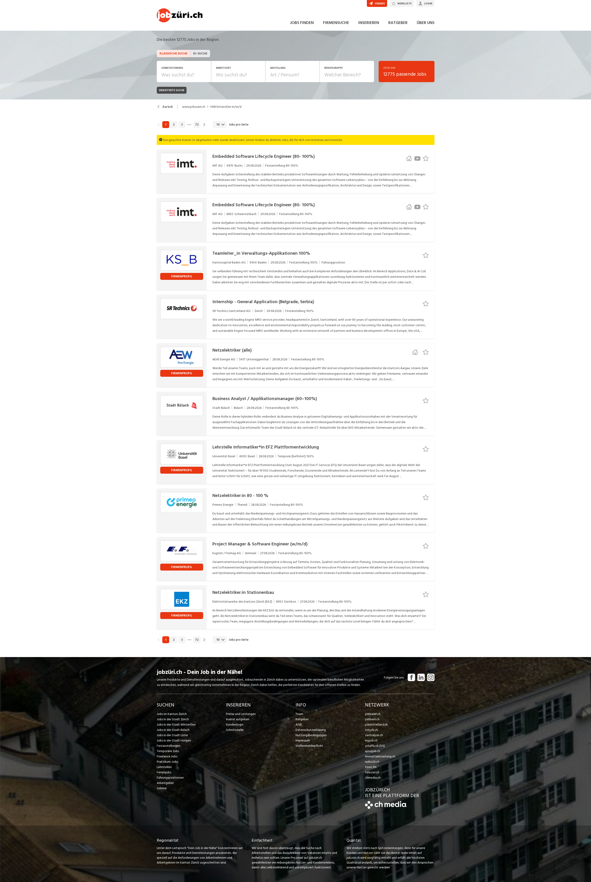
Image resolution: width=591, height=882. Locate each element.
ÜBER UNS (425, 22)
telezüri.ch (372, 772)
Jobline (162, 788)
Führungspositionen (170, 777)
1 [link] (165, 124)
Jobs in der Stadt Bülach (173, 730)
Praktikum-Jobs (167, 761)
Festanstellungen (168, 745)
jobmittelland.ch (376, 724)
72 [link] (197, 124)
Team (299, 714)
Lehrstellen (164, 767)
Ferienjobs (164, 772)
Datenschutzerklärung (311, 730)
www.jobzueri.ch (193, 107)
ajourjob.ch (372, 751)
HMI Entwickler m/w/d (225, 107)
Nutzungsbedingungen (311, 735)
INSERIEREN (368, 22)
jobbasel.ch (372, 714)
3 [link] (182, 124)
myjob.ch (371, 740)
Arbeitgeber (165, 783)
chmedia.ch (372, 777)
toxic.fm (371, 767)
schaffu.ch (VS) (375, 745)
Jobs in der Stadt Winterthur (176, 724)
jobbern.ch (372, 719)
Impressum (303, 740)
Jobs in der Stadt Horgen (174, 740)
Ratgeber (302, 719)
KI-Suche (200, 53)
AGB (299, 724)
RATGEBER (397, 22)
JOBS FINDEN (302, 22)
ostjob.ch (371, 730)
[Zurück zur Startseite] (385, 807)
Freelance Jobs (167, 756)
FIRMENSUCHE (336, 22)
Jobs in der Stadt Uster (172, 735)
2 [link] (174, 124)
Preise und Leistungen (241, 714)
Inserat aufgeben (237, 719)
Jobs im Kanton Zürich (172, 714)
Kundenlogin (234, 724)
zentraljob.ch (374, 735)
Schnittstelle (235, 730)
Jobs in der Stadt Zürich (173, 719)
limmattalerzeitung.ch (380, 756)
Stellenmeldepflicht (309, 745)
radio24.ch (372, 761)
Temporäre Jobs (168, 751)
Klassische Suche (173, 53)
